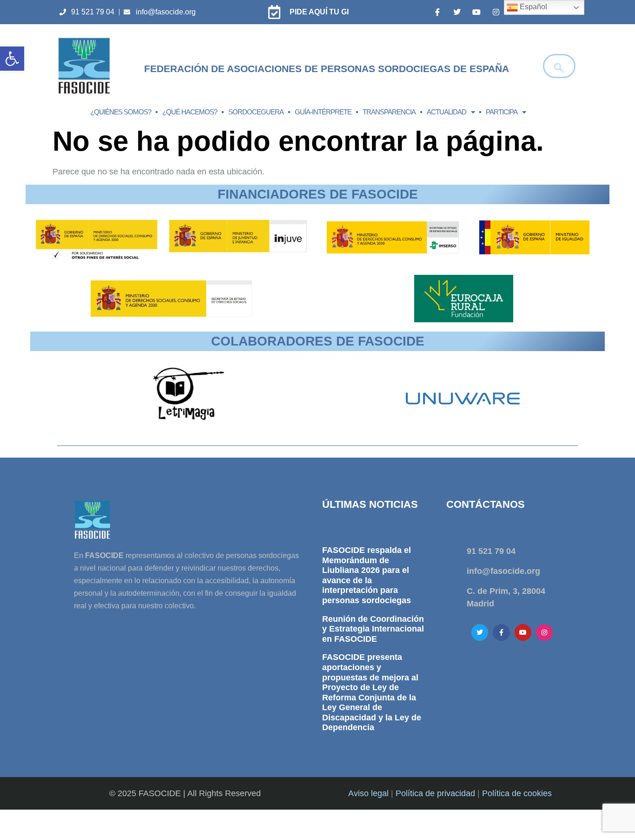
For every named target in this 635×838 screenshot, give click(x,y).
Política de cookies (517, 793)
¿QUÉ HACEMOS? (189, 112)
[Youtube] (476, 12)
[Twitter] (457, 12)
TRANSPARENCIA (389, 112)
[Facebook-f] (501, 632)
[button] (12, 59)
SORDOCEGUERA (256, 112)
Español (532, 7)
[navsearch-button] (559, 66)
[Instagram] (496, 12)
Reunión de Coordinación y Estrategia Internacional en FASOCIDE (373, 629)
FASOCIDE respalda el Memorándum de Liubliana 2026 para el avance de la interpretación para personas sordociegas (366, 575)
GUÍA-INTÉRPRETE (323, 112)
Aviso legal (368, 793)
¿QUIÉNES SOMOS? (120, 112)
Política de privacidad (435, 793)
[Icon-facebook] (437, 12)
